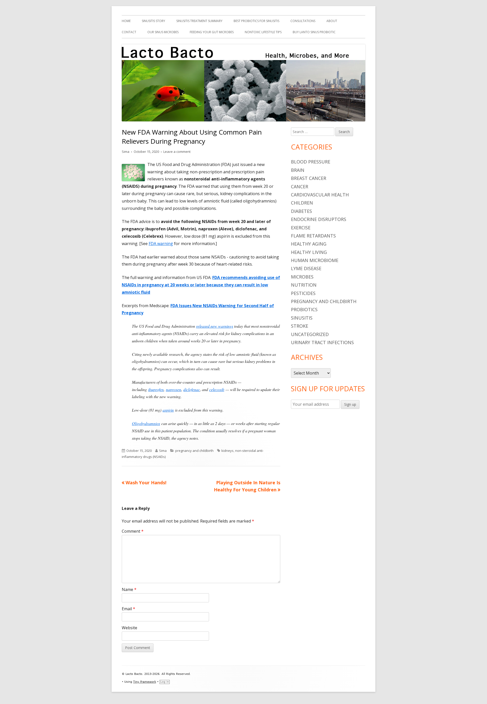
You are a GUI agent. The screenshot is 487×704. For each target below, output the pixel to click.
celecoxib (216, 389)
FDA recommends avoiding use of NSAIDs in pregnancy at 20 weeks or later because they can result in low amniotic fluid (201, 285)
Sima (125, 151)
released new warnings (214, 326)
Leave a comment (176, 151)
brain (297, 170)
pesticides (303, 293)
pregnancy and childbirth (194, 450)
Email (128, 609)
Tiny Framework (144, 681)
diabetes (301, 211)
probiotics (304, 309)
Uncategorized (310, 334)
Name (129, 589)
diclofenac (191, 389)
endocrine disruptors (318, 219)
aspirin (168, 410)
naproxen (173, 389)
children (302, 203)
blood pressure (310, 162)
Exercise (300, 228)
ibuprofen (156, 389)
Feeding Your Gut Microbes (212, 32)
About (331, 21)
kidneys (227, 450)
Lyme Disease (306, 268)
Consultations (302, 21)
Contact (129, 32)
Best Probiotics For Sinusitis (256, 21)
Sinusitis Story (153, 21)
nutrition (304, 285)
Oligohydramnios (146, 423)
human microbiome (314, 260)
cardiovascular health (320, 195)
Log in (164, 681)
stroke (299, 326)
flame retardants (313, 236)
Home (126, 21)
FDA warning (161, 243)
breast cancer (308, 178)
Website (129, 628)
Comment (133, 531)
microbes (302, 277)
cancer (299, 186)
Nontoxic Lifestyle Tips (263, 32)
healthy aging (308, 244)
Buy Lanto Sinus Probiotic (314, 32)
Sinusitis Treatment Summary (199, 21)
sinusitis (301, 318)
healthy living (309, 252)
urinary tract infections (322, 342)
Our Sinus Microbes (163, 32)
